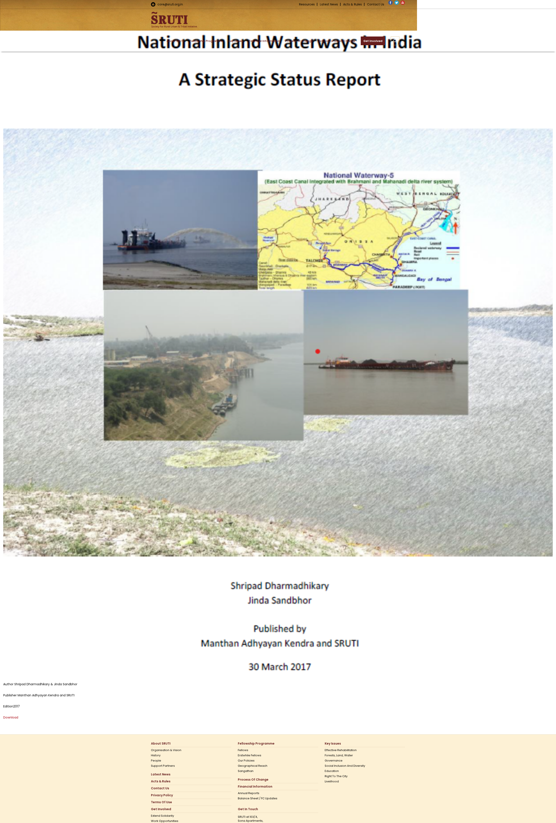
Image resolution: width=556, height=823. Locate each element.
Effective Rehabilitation (341, 750)
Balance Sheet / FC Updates (257, 798)
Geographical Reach (252, 766)
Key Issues (333, 744)
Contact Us (375, 4)
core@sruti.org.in (170, 4)
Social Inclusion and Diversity (345, 766)
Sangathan (245, 771)
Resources (307, 4)
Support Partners (163, 766)
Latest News (329, 4)
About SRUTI (160, 744)
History (156, 755)
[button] (395, 40)
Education (332, 771)
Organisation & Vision (166, 750)
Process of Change (253, 780)
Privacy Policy (162, 795)
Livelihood (332, 781)
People (156, 761)
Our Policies (246, 761)
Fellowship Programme (256, 744)
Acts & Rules (352, 4)
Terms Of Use (161, 802)
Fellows (243, 750)
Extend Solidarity (162, 816)
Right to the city (336, 776)
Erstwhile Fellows (249, 755)
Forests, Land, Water (339, 755)
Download (10, 717)
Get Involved (161, 809)
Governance (334, 761)
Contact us (160, 788)
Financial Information (255, 787)
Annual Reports (248, 793)
